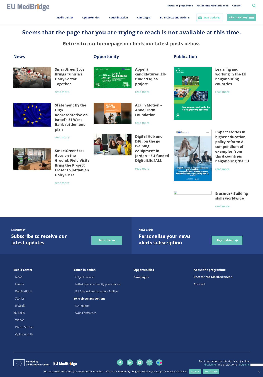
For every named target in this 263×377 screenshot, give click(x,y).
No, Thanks (211, 371)
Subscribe (105, 240)
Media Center (65, 17)
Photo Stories (24, 327)
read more (62, 92)
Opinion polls (24, 334)
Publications (23, 291)
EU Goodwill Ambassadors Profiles (96, 291)
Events (19, 284)
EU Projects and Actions (174, 17)
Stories (20, 298)
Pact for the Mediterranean (212, 5)
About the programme (180, 5)
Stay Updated (212, 17)
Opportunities (91, 17)
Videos (19, 320)
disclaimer (211, 364)
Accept (195, 371)
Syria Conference (85, 313)
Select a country (237, 17)
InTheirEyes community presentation (98, 284)
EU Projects (82, 305)
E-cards (20, 306)
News (19, 277)
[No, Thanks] (258, 371)
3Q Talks (19, 313)
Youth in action (118, 17)
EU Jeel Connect (84, 277)
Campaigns (144, 17)
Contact (237, 5)
